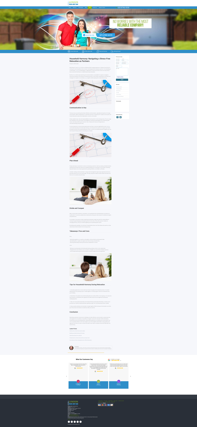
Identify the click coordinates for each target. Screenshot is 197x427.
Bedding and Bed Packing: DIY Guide (77, 333)
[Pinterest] (81, 422)
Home (70, 7)
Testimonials (118, 101)
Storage (117, 92)
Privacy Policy (118, 94)
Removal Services (103, 51)
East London (105, 400)
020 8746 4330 (123, 8)
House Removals (74, 51)
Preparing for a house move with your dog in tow (79, 337)
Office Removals (88, 51)
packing (77, 70)
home (79, 67)
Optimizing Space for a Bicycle (76, 335)
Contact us (95, 7)
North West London (121, 400)
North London (115, 400)
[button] (66, 376)
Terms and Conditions (119, 96)
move (86, 77)
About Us (74, 7)
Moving (108, 126)
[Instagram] (75, 422)
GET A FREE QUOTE (106, 35)
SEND (122, 79)
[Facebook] (69, 422)
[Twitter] (72, 422)
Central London (100, 400)
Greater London (110, 400)
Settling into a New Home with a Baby (77, 330)
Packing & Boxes (119, 88)
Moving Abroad (117, 51)
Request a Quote (102, 7)
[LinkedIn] (78, 422)
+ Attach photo (119, 77)
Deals (90, 7)
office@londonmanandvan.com (74, 414)
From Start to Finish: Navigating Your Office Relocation (81, 340)
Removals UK (118, 90)
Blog (86, 7)
